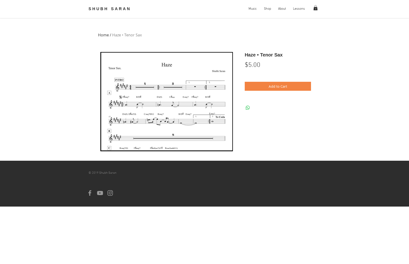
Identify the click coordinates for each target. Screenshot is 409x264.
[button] (315, 7)
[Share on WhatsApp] (248, 108)
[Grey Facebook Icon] (89, 193)
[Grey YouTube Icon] (100, 193)
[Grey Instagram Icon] (110, 193)
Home (103, 35)
